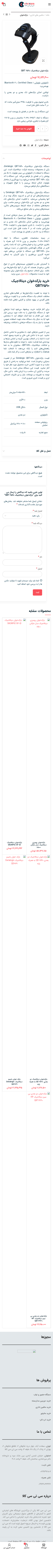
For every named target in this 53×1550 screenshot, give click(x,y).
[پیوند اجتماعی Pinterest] (21, 145)
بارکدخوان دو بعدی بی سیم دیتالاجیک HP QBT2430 (38, 1318)
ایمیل (39, 568)
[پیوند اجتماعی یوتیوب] (25, 145)
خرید (49, 1400)
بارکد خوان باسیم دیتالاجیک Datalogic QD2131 (14, 1082)
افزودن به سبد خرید (24, 128)
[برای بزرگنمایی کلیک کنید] (43, 61)
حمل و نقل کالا (43, 451)
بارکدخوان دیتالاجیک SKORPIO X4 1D (14, 843)
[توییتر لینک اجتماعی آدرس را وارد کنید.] (32, 145)
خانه (47, 15)
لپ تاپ (43, 1419)
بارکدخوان (24, 15)
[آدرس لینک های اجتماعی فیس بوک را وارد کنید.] (35, 145)
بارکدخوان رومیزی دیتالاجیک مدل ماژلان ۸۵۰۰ (39, 845)
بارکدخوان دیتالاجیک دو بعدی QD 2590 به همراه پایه (38, 1082)
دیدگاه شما (37, 523)
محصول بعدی (3, 14)
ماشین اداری (41, 1407)
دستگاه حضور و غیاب (42, 1394)
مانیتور (43, 1413)
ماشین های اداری (37, 15)
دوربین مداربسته (39, 1400)
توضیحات (46, 158)
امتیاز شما (37, 511)
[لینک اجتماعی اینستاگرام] (28, 145)
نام (40, 557)
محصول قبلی (9, 14)
